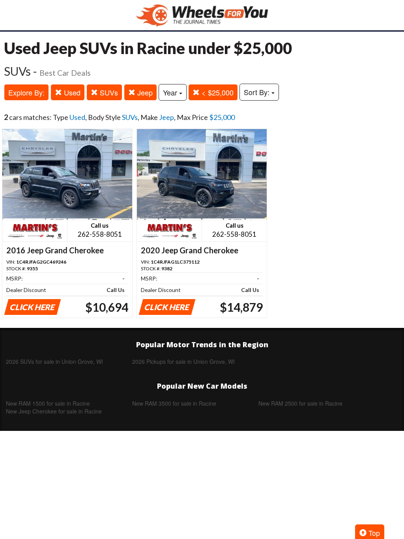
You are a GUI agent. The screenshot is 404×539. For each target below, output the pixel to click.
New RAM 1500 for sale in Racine (48, 403)
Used (71, 92)
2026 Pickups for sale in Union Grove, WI (183, 361)
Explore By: (26, 92)
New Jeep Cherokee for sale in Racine (54, 411)
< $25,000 (217, 92)
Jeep (144, 92)
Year (171, 92)
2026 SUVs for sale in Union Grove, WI (54, 361)
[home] (202, 15)
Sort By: (257, 92)
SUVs (108, 92)
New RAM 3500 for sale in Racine (174, 403)
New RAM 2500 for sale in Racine (300, 403)
